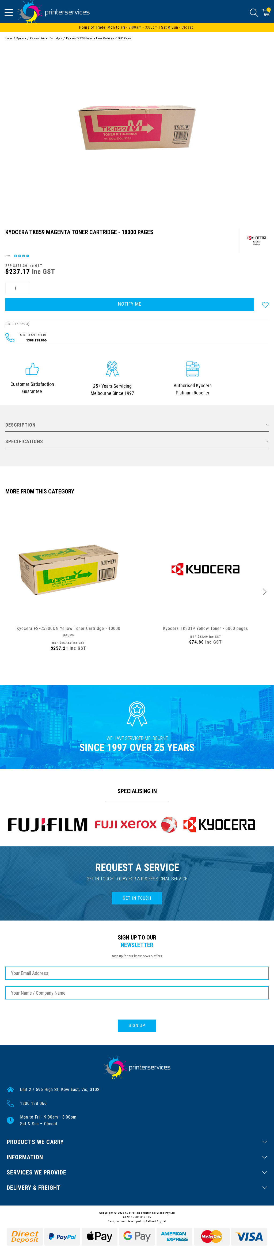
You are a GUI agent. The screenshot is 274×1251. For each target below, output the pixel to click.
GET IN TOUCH (137, 898)
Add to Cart (68, 664)
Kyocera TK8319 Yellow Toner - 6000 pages (205, 628)
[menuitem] (15, 255)
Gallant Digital (156, 1221)
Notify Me (130, 304)
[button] (265, 304)
